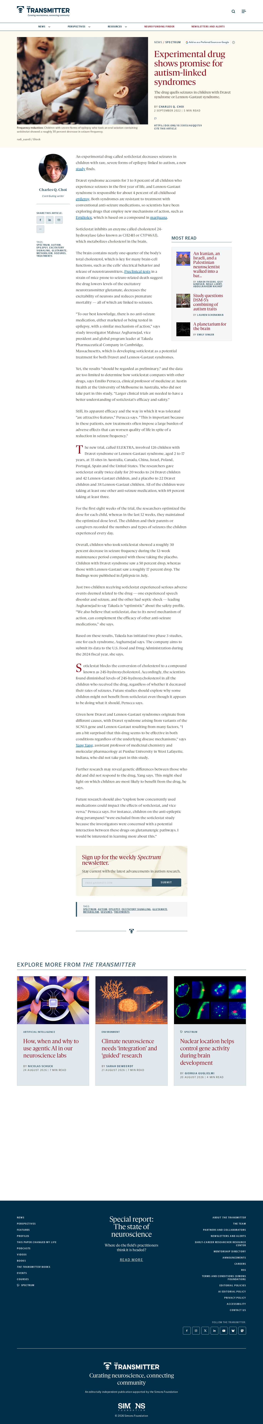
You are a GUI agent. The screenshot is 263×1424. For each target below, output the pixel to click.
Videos (22, 1254)
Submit (166, 882)
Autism (56, 245)
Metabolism (45, 253)
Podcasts (24, 1248)
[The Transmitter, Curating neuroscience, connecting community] (43, 11)
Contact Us (238, 1310)
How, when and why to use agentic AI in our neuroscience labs (51, 1049)
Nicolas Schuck (40, 1066)
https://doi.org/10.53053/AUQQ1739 (200, 125)
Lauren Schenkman (210, 315)
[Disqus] (131, 1146)
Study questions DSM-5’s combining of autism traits (208, 303)
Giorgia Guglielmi (200, 1073)
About (229, 1217)
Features (23, 1230)
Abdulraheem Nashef (208, 286)
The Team (239, 1223)
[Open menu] (243, 11)
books (33, 1267)
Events (22, 1273)
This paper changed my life (37, 1242)
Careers (240, 1264)
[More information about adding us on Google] (233, 42)
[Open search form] (233, 11)
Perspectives (76, 26)
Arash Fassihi (206, 281)
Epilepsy (42, 247)
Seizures (60, 253)
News (41, 26)
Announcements (234, 1257)
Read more (131, 1260)
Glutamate (59, 250)
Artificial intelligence (39, 1032)
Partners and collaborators (224, 1230)
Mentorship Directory (230, 1251)
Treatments (44, 256)
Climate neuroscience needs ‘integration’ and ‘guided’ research (129, 1049)
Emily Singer (205, 334)
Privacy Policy (235, 1297)
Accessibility (236, 1304)
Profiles (23, 1236)
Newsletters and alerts (228, 1236)
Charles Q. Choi (171, 106)
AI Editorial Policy (232, 1291)
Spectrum (173, 42)
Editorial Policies (232, 1285)
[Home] (131, 1365)
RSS (243, 1270)
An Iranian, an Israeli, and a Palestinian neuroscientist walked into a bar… (206, 265)
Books (21, 1260)
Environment (111, 1032)
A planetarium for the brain (209, 326)
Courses (23, 1279)
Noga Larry (214, 284)
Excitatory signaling (136, 909)
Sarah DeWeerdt (119, 1066)
